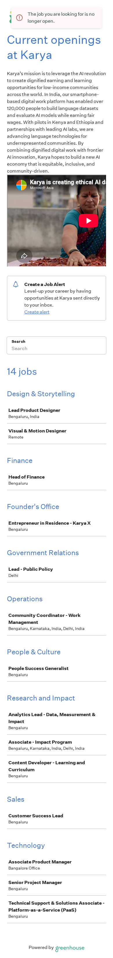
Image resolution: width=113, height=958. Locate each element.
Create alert (37, 312)
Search (18, 341)
